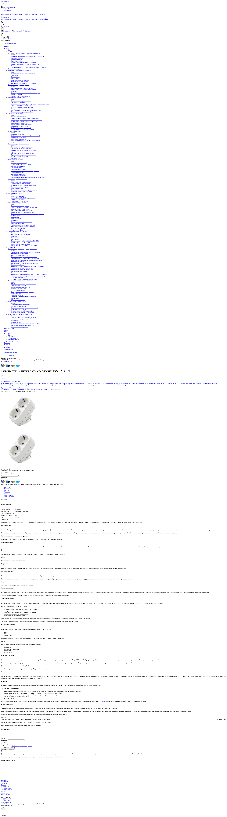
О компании (4, 781)
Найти (3, 809)
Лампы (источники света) (19, 163)
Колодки (28, 389)
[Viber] (12, 366)
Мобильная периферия (18, 196)
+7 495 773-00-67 (6, 8)
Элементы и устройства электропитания (23, 317)
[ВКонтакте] (2, 366)
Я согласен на (17, 746)
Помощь (3, 785)
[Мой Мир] (7, 366)
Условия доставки (6, 788)
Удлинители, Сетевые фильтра (51, 389)
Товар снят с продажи (39, 383)
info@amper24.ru (7, 361)
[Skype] (17, 366)
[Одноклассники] (4, 366)
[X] (9, 366)
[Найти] (1, 5)
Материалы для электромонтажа (21, 182)
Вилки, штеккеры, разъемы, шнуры (22, 88)
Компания (4, 780)
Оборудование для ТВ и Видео (20, 234)
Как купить (11, 336)
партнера (103, 701)
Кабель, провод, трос (17, 134)
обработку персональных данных (22, 746)
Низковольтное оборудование (20, 206)
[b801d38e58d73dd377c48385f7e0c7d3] (22, 428)
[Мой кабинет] (2, 23)
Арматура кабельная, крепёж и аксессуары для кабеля (27, 56)
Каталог (10, 51)
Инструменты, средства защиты (21, 101)
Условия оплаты (5, 786)
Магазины (4, 783)
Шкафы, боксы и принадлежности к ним (23, 284)
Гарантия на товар (6, 789)
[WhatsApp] (14, 366)
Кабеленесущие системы (18, 116)
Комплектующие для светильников (22, 147)
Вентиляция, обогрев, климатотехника (23, 73)
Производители (5, 794)
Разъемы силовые (36, 389)
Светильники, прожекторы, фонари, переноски (25, 252)
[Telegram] (19, 366)
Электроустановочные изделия (20, 304)
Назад (9, 50)
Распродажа (31, 385)
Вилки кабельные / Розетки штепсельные (13, 389)
